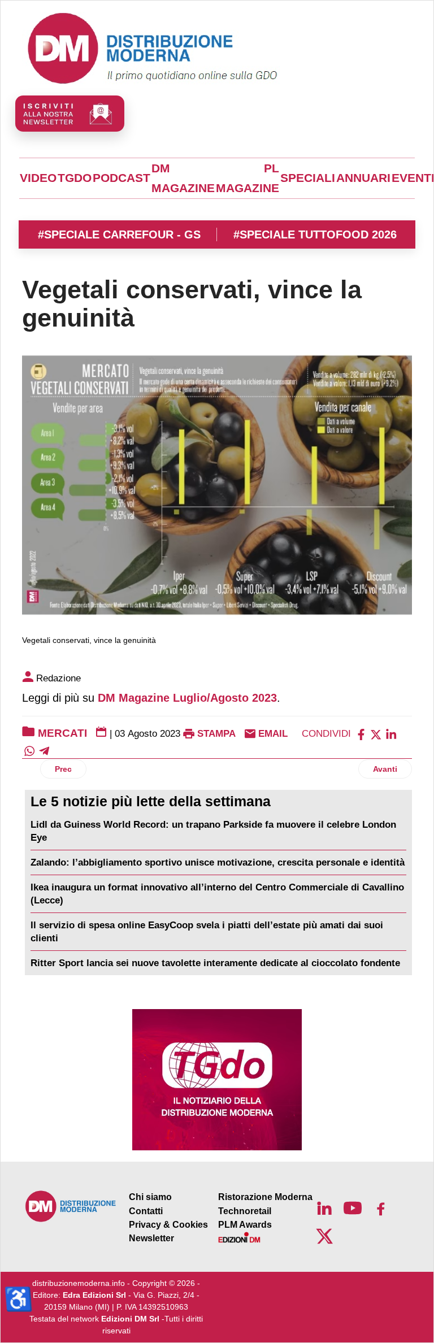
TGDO (75, 178)
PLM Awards (245, 1224)
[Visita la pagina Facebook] (381, 1208)
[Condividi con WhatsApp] (29, 750)
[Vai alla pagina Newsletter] (69, 113)
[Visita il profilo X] (324, 1236)
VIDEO (38, 178)
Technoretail (244, 1211)
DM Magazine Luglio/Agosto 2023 (187, 698)
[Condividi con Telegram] (44, 750)
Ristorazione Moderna (265, 1197)
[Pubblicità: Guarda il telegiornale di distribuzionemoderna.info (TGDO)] (217, 1079)
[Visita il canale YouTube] (353, 1208)
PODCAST (121, 178)
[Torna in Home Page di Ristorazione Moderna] (71, 1206)
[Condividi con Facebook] (361, 733)
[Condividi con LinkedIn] (391, 733)
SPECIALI (307, 178)
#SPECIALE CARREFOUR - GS (119, 234)
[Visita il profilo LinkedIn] (324, 1208)
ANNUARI (363, 178)
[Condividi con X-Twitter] (375, 733)
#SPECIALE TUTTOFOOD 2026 (315, 234)
